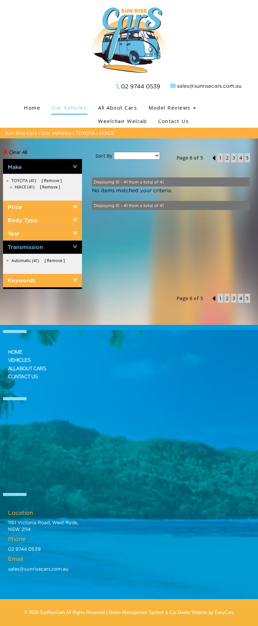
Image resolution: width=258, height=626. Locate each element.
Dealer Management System (136, 612)
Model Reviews (170, 107)
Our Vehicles (69, 107)
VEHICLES (19, 360)
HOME (15, 352)
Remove (51, 180)
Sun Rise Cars (21, 132)
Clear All (18, 152)
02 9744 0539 (140, 86)
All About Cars (117, 107)
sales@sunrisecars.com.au (209, 85)
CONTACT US (23, 376)
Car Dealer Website (188, 612)
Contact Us (173, 121)
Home (32, 107)
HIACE (106, 132)
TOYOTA (85, 132)
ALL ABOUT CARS (27, 368)
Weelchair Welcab (122, 121)
